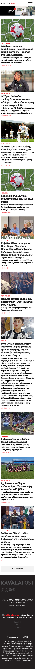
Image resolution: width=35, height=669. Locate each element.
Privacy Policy (17, 622)
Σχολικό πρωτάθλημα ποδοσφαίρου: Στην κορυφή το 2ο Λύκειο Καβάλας (16, 486)
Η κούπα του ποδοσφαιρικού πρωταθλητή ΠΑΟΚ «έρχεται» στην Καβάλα (17, 302)
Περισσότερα (17, 569)
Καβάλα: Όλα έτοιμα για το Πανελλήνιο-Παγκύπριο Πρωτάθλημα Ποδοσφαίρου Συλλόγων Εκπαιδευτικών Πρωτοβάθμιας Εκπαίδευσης (16, 249)
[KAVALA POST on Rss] (13, 590)
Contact (17, 625)
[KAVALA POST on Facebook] (2, 590)
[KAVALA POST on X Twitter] (6, 590)
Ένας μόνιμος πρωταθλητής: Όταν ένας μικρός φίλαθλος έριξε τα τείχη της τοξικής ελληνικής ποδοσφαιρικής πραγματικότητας (16, 350)
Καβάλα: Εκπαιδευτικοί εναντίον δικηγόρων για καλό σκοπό (17, 199)
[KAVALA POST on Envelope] (10, 590)
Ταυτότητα (17, 627)
